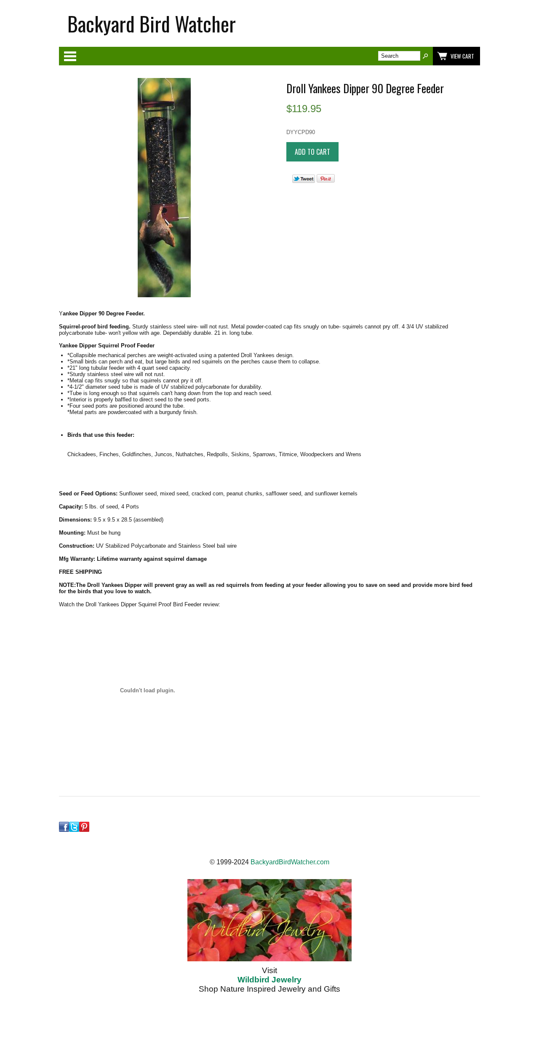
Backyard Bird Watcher (151, 23)
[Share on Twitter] (303, 181)
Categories (70, 56)
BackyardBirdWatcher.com (290, 862)
